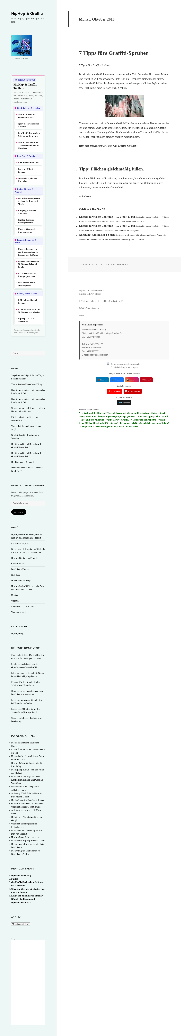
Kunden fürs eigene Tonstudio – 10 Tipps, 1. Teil (107, 216)
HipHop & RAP (86, 294)
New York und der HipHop (92, 413)
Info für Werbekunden (89, 308)
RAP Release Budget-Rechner (28, 301)
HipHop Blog (17, 633)
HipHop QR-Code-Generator (26, 320)
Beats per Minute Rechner (26, 170)
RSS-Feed (15, 575)
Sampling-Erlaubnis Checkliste (27, 212)
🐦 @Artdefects (124, 403)
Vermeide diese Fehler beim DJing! (26, 384)
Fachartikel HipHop (20, 543)
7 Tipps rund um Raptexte (143, 420)
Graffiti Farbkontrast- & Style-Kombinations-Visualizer (28, 145)
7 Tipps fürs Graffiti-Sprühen (114, 53)
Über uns (15, 601)
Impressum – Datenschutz (90, 290)
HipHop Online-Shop (21, 580)
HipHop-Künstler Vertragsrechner (26, 221)
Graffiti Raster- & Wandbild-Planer (26, 116)
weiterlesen (86, 196)
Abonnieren (18, 512)
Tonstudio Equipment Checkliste (28, 179)
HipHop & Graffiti (27, 13)
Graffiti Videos (17, 563)
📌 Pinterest (146, 380)
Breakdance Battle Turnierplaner (26, 284)
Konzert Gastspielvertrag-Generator (28, 230)
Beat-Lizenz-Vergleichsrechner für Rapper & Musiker (29, 201)
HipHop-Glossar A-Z (21, 902)
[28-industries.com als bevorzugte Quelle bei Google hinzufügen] (124, 365)
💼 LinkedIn (102, 380)
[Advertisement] (28, 982)
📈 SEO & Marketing (132, 391)
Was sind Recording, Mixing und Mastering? (127, 413)
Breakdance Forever (20, 569)
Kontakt (14, 595)
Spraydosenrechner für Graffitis (28, 125)
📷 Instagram (132, 380)
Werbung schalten (19, 612)
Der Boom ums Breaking (22, 462)
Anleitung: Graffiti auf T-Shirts (97, 234)
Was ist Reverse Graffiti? (117, 420)
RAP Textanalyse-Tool (28, 162)
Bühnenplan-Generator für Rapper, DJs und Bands (28, 264)
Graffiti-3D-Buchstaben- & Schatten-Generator (29, 134)
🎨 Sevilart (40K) (114, 391)
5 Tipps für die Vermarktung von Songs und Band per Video (109, 426)
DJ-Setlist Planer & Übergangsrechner (27, 274)
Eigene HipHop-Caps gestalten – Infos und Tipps (129, 416)
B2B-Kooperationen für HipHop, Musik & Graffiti (101, 301)
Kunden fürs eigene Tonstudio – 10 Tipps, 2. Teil (107, 225)
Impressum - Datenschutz (22, 606)
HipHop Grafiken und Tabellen (25, 558)
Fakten (14, 879)
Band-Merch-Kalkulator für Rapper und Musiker (29, 311)
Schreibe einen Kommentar (114, 264)
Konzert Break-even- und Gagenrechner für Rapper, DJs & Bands (28, 252)
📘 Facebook (117, 380)
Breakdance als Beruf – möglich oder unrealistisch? (144, 423)
